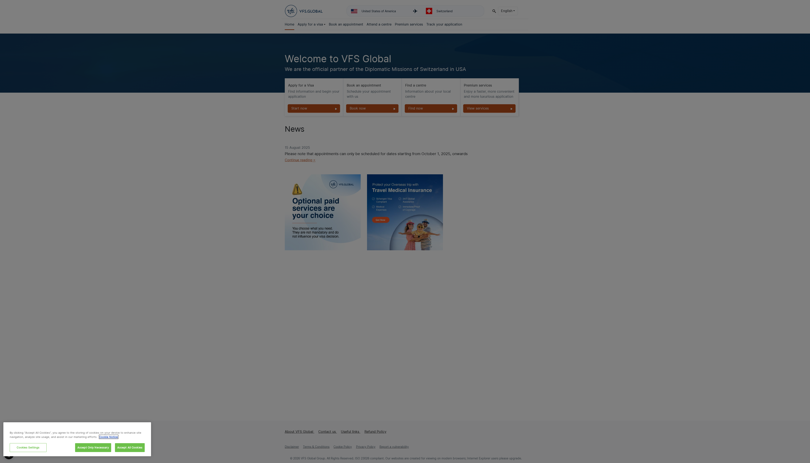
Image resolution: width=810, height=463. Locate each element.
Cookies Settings (28, 447)
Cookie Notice (108, 437)
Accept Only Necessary (93, 447)
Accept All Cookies (129, 447)
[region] (77, 439)
